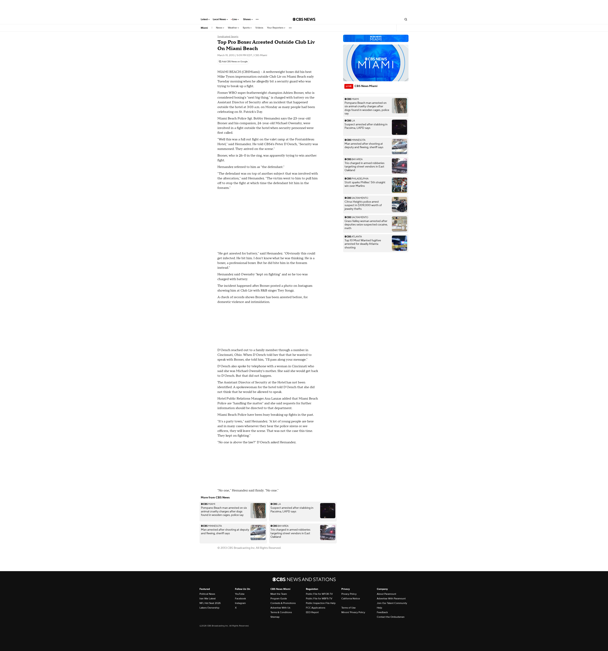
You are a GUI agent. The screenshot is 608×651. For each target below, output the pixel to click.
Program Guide (278, 598)
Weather (233, 27)
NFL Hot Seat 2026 (210, 603)
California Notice (350, 598)
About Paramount (386, 594)
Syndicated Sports (227, 36)
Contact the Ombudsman (391, 617)
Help (379, 607)
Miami (204, 27)
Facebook (240, 598)
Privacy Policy (349, 594)
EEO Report (312, 612)
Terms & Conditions (281, 612)
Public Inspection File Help (321, 603)
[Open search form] (405, 19)
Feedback (382, 612)
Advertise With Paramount (391, 598)
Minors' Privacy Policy (353, 612)
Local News (220, 19)
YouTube (239, 594)
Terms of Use (348, 607)
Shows (247, 19)
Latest (204, 19)
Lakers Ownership (209, 607)
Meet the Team (278, 594)
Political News (207, 594)
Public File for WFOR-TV (319, 594)
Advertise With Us (280, 607)
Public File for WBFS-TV (319, 598)
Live (235, 19)
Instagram (240, 603)
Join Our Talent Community (392, 603)
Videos (259, 27)
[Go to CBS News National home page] (304, 19)
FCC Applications (315, 607)
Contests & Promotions (283, 603)
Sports (246, 27)
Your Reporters (275, 27)
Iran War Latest (208, 598)
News (219, 27)
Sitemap (274, 617)
